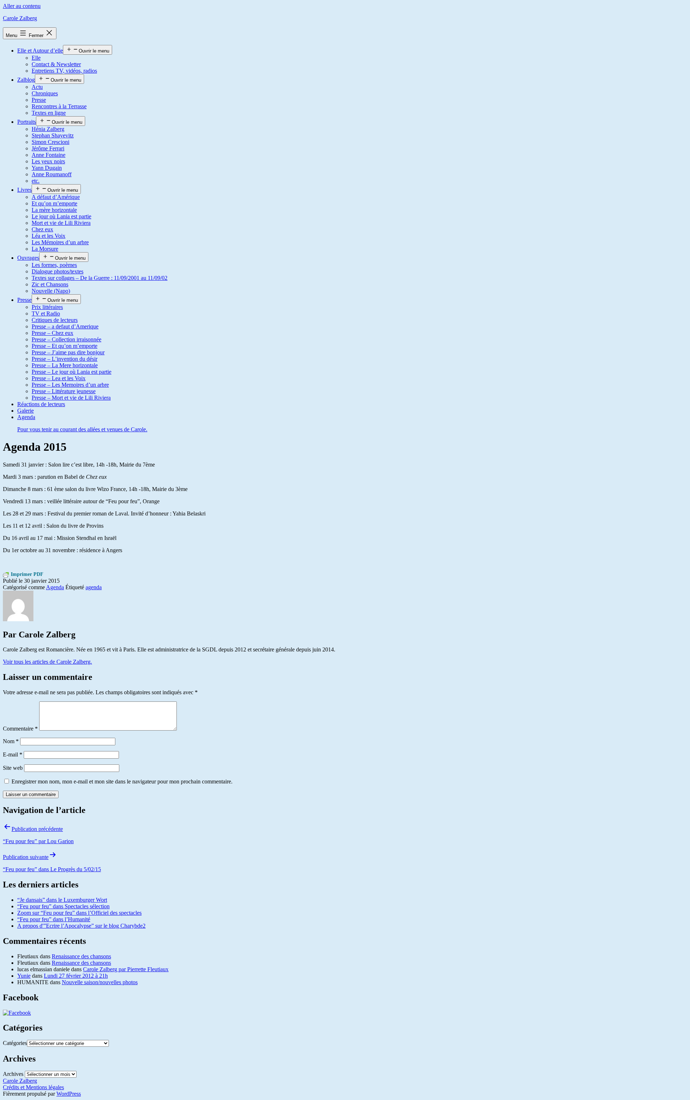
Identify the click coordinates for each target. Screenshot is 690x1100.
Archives (13, 1074)
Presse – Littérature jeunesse (64, 391)
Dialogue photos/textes (57, 271)
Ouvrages (28, 258)
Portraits (26, 122)
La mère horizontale (54, 210)
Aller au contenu (22, 6)
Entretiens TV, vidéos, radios (64, 71)
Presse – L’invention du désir (64, 359)
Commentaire (20, 729)
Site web (13, 768)
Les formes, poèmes (54, 265)
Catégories (15, 1043)
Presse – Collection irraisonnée (66, 339)
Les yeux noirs (48, 161)
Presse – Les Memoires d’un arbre (70, 385)
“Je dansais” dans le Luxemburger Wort (62, 900)
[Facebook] (17, 1013)
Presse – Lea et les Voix (59, 378)
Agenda (55, 587)
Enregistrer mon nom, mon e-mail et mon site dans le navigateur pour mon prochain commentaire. (122, 781)
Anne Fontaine (48, 155)
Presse (39, 100)
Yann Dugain (47, 168)
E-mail (12, 754)
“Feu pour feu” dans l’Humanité (53, 919)
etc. (36, 181)
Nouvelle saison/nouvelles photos (100, 982)
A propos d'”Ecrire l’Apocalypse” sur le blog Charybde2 (81, 926)
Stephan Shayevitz (53, 135)
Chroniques (45, 93)
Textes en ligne (49, 113)
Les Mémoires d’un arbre (60, 242)
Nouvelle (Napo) (51, 291)
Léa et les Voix (48, 236)
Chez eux (42, 229)
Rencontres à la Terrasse (59, 106)
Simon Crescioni (50, 142)
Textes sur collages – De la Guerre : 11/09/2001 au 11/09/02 (99, 278)
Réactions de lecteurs (41, 404)
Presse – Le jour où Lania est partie (71, 372)
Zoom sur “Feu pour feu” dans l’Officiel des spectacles (79, 913)
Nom (11, 741)
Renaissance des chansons (81, 956)
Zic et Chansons (50, 284)
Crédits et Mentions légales (33, 1087)
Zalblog (26, 80)
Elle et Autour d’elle (40, 50)
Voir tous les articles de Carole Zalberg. (47, 662)
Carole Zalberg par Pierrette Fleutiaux (126, 969)
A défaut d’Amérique (56, 197)
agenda (94, 587)
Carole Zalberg (20, 18)
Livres (24, 190)
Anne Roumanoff (52, 174)
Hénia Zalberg (48, 129)
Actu (37, 87)
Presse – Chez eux (52, 333)
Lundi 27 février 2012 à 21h (76, 976)
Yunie (24, 976)
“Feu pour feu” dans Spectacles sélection (63, 906)
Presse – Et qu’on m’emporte (64, 346)
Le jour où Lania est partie (61, 216)
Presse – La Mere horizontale (65, 365)
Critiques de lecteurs (55, 320)
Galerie (25, 411)
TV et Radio (46, 313)
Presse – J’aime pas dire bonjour (68, 352)
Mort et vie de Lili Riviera (61, 223)
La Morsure (45, 249)
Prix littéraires (47, 307)
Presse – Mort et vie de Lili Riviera (71, 398)
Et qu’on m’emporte (54, 203)
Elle (36, 58)
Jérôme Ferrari (48, 148)
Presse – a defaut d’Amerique (65, 326)
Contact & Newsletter (56, 64)
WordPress (68, 1094)
